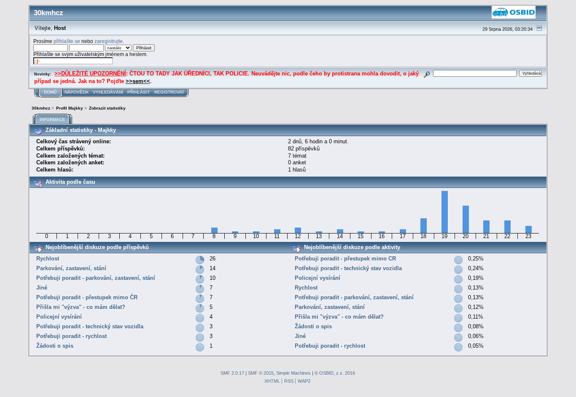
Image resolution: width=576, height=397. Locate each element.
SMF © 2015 (261, 373)
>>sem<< (138, 81)
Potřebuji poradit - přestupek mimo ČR (86, 297)
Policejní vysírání (59, 317)
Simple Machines (293, 373)
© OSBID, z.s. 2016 (335, 373)
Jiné (41, 287)
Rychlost (47, 258)
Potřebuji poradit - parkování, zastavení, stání (95, 278)
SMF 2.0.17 (232, 373)
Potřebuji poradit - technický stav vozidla (89, 326)
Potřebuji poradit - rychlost (71, 336)
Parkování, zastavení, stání (71, 268)
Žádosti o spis (54, 346)
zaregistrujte (108, 41)
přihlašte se (67, 41)
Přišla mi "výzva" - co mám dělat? (80, 307)
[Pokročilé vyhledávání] (426, 73)
